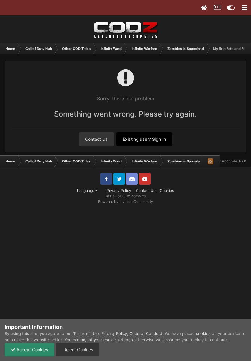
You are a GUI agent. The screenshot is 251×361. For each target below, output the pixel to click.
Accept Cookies (31, 349)
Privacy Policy (119, 190)
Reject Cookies (77, 349)
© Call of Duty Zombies (126, 196)
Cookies (167, 190)
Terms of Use (86, 333)
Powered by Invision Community (125, 201)
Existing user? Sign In (144, 139)
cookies (203, 333)
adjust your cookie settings (107, 339)
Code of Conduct (145, 333)
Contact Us (96, 139)
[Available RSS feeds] (210, 161)
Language (86, 190)
